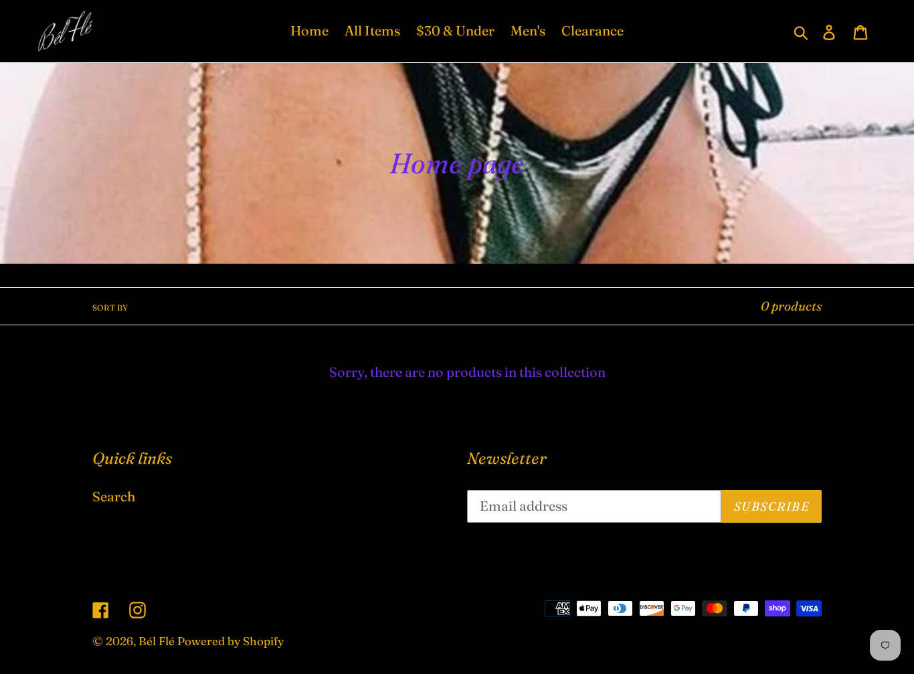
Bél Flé (157, 641)
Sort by (110, 308)
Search (113, 496)
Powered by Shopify (230, 641)
